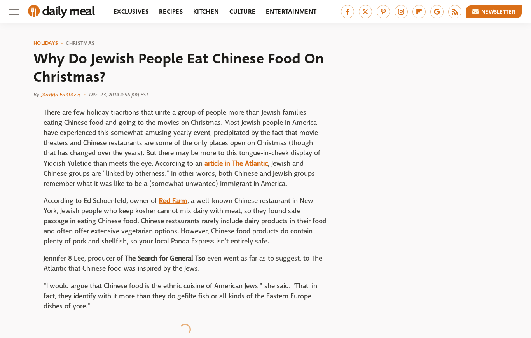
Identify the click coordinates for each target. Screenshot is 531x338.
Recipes (171, 11)
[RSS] (454, 11)
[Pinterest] (383, 11)
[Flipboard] (419, 11)
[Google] (437, 11)
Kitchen (206, 11)
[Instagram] (401, 11)
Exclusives (131, 11)
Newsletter (498, 12)
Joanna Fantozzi (60, 94)
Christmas (80, 43)
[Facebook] (347, 11)
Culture (242, 11)
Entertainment (291, 11)
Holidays (45, 43)
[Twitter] (365, 11)
